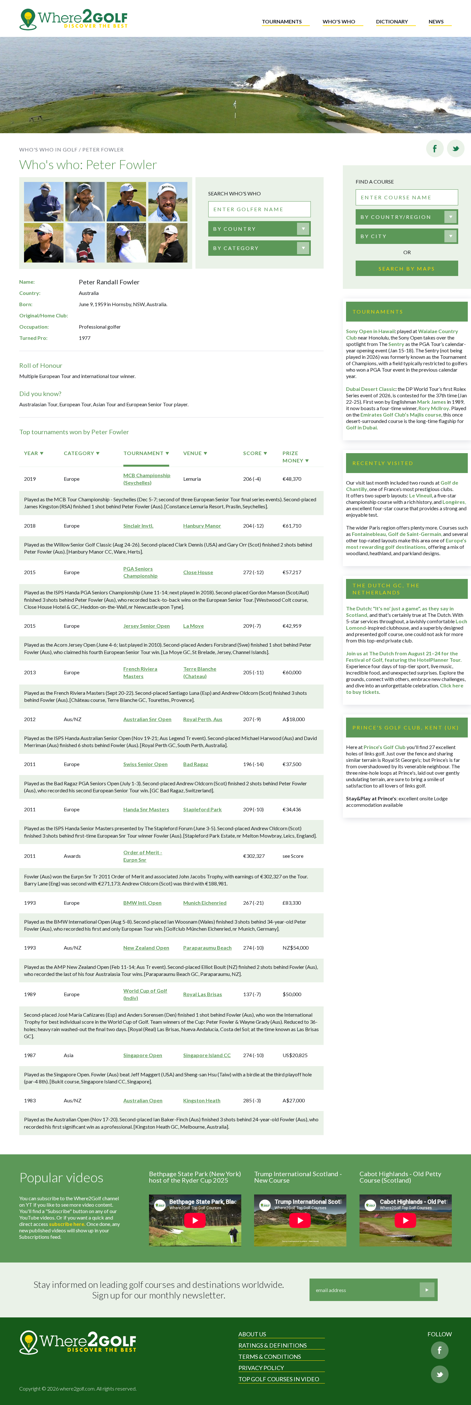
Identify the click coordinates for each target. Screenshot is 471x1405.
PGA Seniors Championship (140, 572)
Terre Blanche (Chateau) (199, 672)
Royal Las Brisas (202, 994)
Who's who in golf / (50, 149)
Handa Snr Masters (146, 809)
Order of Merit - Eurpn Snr (142, 855)
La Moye (193, 626)
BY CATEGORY (236, 248)
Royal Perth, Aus (202, 719)
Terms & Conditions (269, 1356)
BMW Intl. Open (142, 903)
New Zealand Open (146, 947)
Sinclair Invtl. (138, 525)
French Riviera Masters (140, 672)
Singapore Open (142, 1055)
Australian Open (142, 1100)
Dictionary (392, 21)
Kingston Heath (201, 1100)
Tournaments (282, 21)
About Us (252, 1334)
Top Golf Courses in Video (278, 1379)
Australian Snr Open (147, 719)
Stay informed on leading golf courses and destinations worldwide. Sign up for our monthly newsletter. (159, 1290)
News (436, 21)
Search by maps (407, 268)
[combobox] (259, 229)
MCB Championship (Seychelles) (146, 478)
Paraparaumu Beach (207, 947)
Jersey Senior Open (146, 626)
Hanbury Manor (202, 525)
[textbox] (234, 228)
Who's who (339, 21)
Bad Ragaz (195, 764)
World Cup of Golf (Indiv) (145, 994)
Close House (198, 572)
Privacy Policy (261, 1367)
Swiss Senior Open (145, 764)
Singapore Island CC (207, 1055)
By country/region (396, 217)
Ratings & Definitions (272, 1345)
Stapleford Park (202, 809)
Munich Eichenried (205, 903)
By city (373, 236)
